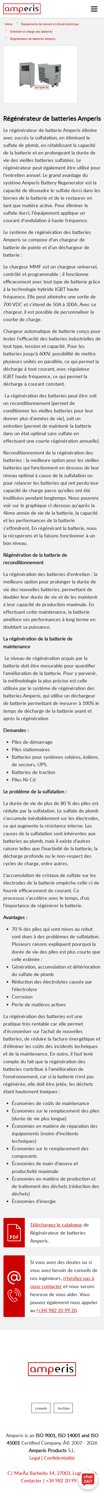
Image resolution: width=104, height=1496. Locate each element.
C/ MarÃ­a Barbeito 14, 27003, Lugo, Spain (52, 1473)
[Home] (22, 9)
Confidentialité (59, 1458)
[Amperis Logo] (52, 1369)
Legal (34, 1458)
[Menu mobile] (94, 9)
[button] (40, 1408)
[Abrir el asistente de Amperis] (88, 1480)
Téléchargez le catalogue (56, 1224)
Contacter (31, 1480)
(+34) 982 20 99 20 (57, 1310)
